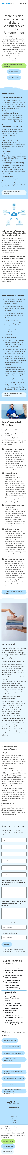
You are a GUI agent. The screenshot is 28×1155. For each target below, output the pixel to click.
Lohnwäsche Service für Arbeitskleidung (11, 1059)
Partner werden (14, 1110)
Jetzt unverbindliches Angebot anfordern (13, 66)
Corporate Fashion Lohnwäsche (13, 1085)
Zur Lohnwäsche (14, 72)
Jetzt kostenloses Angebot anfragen (12, 193)
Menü (22, 3)
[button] (14, 970)
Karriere (14, 1118)
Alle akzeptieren (8, 1141)
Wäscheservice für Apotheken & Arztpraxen (13, 1072)
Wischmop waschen (10, 1040)
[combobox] (14, 927)
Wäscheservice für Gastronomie (14, 1078)
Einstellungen (7, 1151)
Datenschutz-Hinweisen (11, 1135)
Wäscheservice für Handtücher (13, 1053)
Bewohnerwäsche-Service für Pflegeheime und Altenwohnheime (13, 1091)
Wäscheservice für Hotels (11, 1047)
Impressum (4, 1137)
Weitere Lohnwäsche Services (13, 1034)
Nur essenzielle (8, 1146)
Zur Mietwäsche (14, 78)
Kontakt (14, 1122)
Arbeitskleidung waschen (11, 1066)
